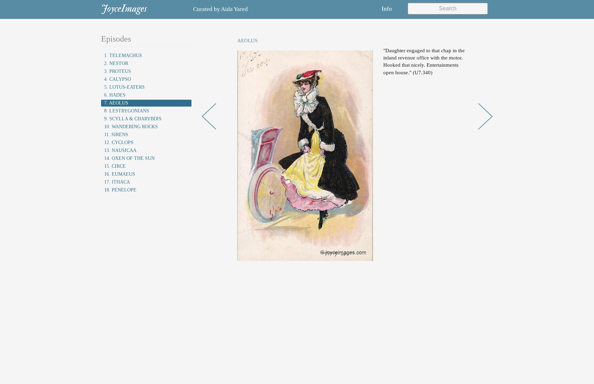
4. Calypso (117, 79)
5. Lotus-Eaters (124, 87)
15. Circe (115, 166)
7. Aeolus (116, 103)
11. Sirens (116, 134)
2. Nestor (116, 63)
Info (387, 8)
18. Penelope (120, 190)
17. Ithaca (117, 182)
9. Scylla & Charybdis (133, 118)
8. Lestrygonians (126, 110)
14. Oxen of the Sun (129, 158)
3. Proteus (117, 71)
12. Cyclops (118, 142)
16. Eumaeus (119, 174)
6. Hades (114, 95)
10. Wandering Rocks (131, 126)
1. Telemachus (123, 55)
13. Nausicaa (120, 150)
